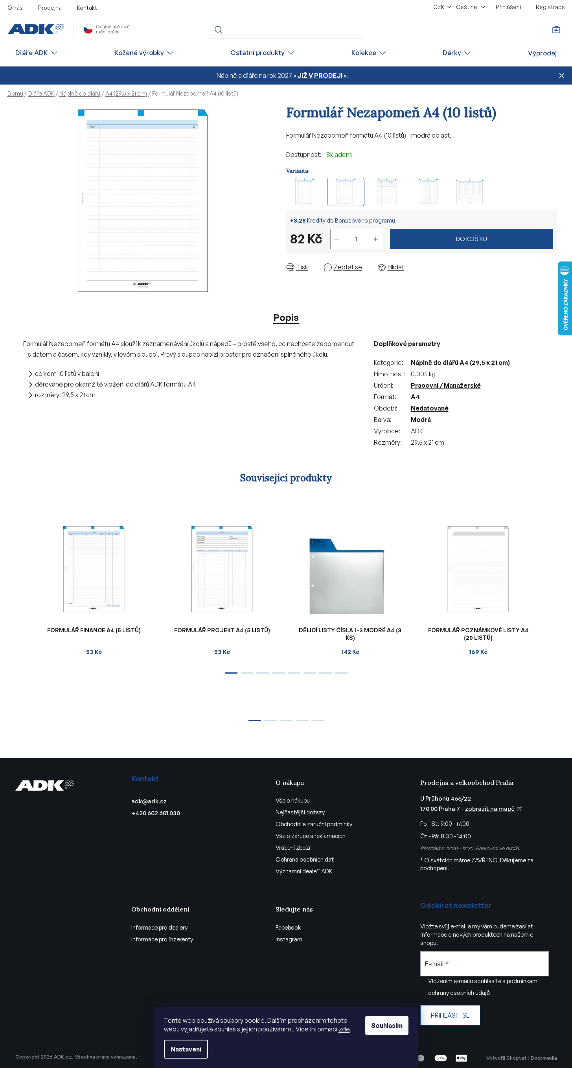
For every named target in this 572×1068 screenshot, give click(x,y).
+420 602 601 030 (155, 813)
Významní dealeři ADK (304, 871)
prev (21, 596)
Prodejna (50, 7)
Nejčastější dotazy (300, 812)
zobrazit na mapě (490, 808)
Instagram (289, 939)
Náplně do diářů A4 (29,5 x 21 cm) (460, 362)
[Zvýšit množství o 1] (376, 239)
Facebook (288, 927)
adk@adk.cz (149, 801)
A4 (415, 397)
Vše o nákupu (293, 800)
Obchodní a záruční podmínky (314, 824)
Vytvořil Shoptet (506, 1058)
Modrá (421, 420)
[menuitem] (36, 53)
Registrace (550, 7)
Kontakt (87, 7)
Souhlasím (387, 1025)
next (550, 596)
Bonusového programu (365, 220)
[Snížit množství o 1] (336, 239)
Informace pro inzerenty (162, 939)
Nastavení (186, 1049)
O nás (15, 7)
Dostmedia (544, 1058)
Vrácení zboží (293, 847)
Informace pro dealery (159, 927)
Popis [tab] (286, 317)
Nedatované (430, 408)
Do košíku (471, 239)
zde (344, 1029)
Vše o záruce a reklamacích (311, 836)
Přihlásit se (450, 1015)
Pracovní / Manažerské (446, 385)
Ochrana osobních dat (305, 859)
